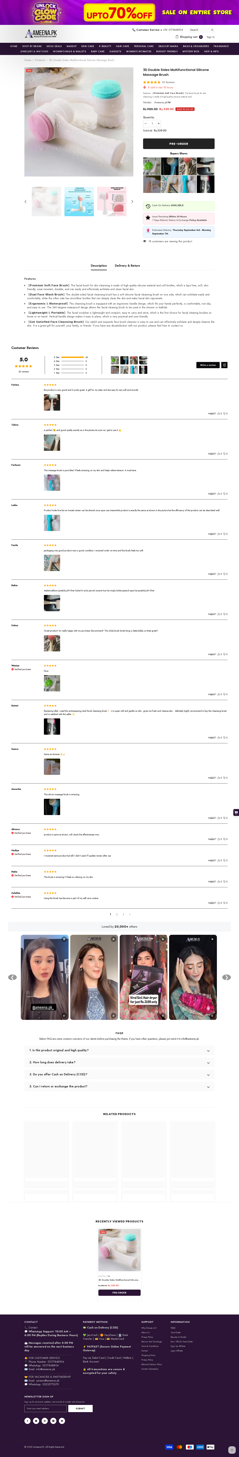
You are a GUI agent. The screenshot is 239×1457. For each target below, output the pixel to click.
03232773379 (50, 1384)
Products (40, 60)
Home (27, 60)
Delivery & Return (127, 266)
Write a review (208, 365)
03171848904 (50, 1365)
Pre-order (178, 144)
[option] (78, 122)
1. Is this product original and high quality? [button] (59, 1050)
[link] (119, 12)
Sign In (211, 37)
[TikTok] (53, 1421)
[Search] (202, 29)
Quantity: (149, 117)
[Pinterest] (45, 1421)
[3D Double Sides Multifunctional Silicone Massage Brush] (119, 1250)
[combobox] (199, 29)
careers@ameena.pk (47, 1380)
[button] (25, 201)
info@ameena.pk (45, 1369)
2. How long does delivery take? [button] (52, 1062)
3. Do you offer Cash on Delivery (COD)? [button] (58, 1074)
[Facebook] (27, 1421)
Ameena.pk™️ (162, 102)
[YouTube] (62, 1421)
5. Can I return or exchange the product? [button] (58, 1086)
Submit (80, 1408)
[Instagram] (36, 1421)
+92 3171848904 (173, 30)
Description (99, 266)
